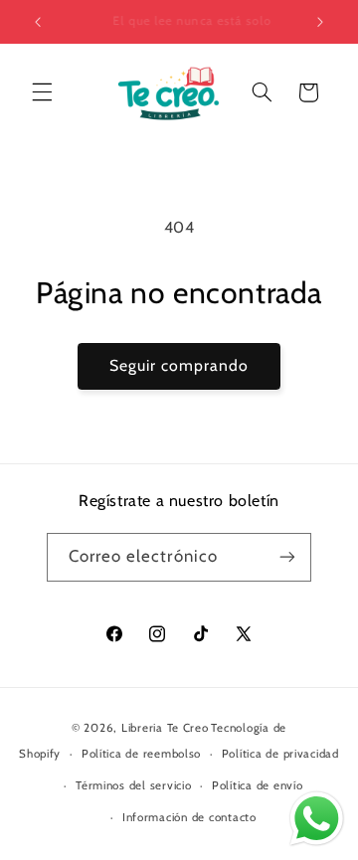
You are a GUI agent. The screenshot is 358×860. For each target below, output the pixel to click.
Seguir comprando (179, 365)
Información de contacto (189, 817)
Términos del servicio (133, 785)
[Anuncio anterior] (38, 22)
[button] (42, 92)
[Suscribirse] (287, 557)
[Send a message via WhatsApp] (316, 818)
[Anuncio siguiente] (320, 22)
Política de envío (257, 785)
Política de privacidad (280, 754)
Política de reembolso (141, 754)
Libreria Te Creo (165, 728)
